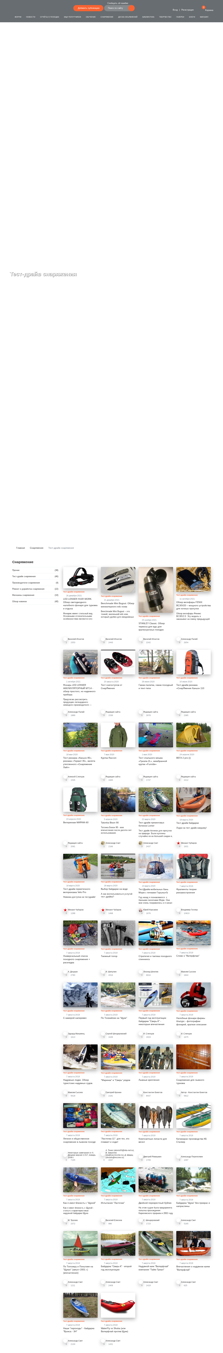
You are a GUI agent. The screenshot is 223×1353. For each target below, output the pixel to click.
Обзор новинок (19, 601)
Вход (175, 10)
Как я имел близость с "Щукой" (79, 1203)
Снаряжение (107, 17)
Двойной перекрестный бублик (155, 1203)
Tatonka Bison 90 (110, 822)
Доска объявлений (127, 17)
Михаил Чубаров (189, 843)
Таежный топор (109, 956)
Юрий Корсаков (150, 910)
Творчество (165, 17)
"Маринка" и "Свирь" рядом (115, 1080)
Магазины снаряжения (23, 595)
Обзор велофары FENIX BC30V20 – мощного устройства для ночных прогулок (193, 605)
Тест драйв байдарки (187, 823)
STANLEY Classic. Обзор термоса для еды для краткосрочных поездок (152, 626)
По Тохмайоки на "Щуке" (114, 1018)
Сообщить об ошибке (117, 3)
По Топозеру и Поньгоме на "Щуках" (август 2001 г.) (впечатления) (78, 1269)
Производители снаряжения (26, 583)
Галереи (180, 17)
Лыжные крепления (149, 1080)
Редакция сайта (113, 777)
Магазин (204, 17)
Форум (18, 17)
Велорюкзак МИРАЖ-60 (75, 822)
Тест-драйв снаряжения (24, 576)
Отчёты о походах (49, 17)
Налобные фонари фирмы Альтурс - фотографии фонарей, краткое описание (191, 1021)
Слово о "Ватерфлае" (187, 955)
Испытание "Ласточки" (113, 1203)
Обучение (91, 17)
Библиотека (148, 17)
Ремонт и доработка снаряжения (28, 589)
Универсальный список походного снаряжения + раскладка (76, 959)
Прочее (15, 570)
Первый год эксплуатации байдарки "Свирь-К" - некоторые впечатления (152, 1021)
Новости (30, 17)
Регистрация (187, 10)
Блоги (192, 17)
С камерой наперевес (75, 1018)
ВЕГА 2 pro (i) (183, 758)
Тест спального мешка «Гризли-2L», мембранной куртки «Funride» (153, 761)
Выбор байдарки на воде (114, 889)
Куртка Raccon (108, 758)
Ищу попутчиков (72, 17)
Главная (20, 548)
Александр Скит (113, 843)
